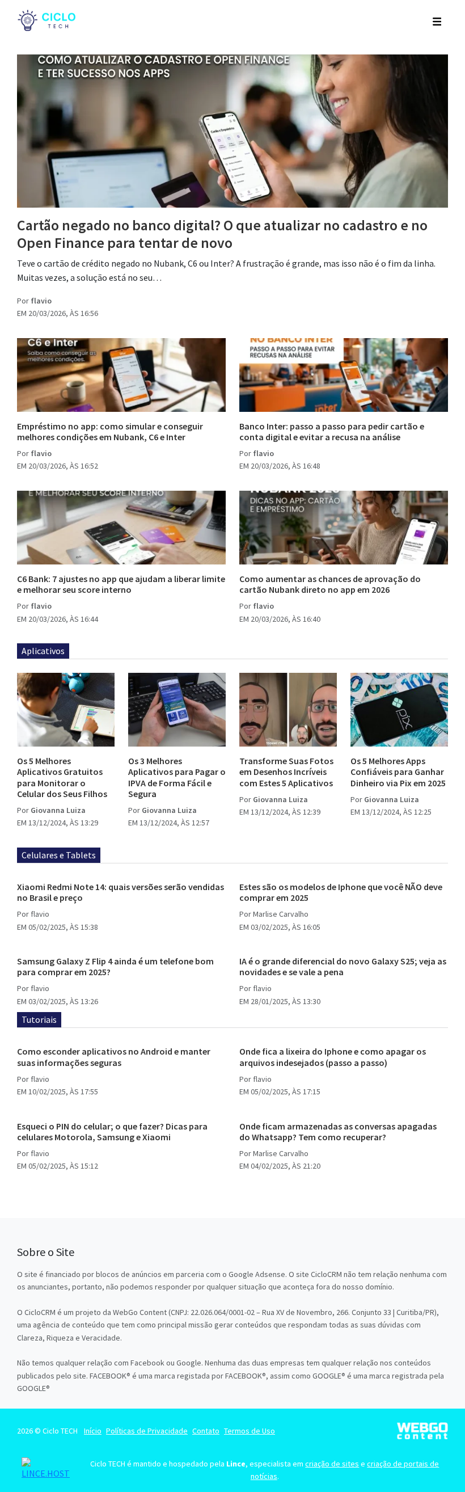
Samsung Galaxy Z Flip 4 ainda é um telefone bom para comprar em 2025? (115, 966)
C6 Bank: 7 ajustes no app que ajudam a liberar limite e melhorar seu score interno (121, 584)
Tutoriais (39, 1019)
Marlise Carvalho (280, 914)
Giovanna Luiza (58, 810)
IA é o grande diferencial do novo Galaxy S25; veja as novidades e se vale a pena (342, 966)
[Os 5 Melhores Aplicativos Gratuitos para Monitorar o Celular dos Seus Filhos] (66, 710)
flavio (41, 301)
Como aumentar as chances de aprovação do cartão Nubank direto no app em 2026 (330, 584)
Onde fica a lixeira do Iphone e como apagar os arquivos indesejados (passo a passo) (332, 1057)
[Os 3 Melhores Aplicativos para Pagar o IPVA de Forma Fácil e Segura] (177, 710)
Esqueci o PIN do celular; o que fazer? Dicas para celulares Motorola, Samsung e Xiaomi (112, 1131)
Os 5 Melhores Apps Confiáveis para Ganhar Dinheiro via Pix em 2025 (398, 771)
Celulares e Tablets (59, 855)
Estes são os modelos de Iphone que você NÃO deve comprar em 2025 (340, 892)
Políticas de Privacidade (147, 1431)
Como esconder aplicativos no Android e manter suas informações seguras (113, 1057)
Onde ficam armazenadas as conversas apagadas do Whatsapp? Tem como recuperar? (338, 1131)
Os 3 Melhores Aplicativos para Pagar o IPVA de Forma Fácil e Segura (177, 777)
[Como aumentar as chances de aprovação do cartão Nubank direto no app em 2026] (343, 527)
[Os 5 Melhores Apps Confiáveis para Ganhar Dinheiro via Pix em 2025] (399, 710)
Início (93, 1431)
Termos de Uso (249, 1431)
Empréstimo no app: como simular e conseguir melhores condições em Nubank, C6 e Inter (110, 431)
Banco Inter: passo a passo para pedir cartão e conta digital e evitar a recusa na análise (331, 431)
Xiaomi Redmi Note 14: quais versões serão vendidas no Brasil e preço (120, 892)
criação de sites (332, 1464)
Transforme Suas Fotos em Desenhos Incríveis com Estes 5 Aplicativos (286, 771)
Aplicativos (43, 650)
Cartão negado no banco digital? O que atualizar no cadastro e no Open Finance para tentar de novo (222, 234)
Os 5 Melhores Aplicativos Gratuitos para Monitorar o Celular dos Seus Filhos (62, 777)
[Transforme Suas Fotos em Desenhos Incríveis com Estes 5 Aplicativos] (288, 710)
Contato (205, 1431)
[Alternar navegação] (437, 20)
